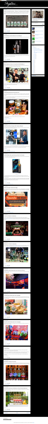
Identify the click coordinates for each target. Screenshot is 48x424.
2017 (33, 67)
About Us (8, 7)
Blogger (33, 422)
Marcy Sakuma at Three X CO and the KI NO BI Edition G (14, 64)
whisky (11, 60)
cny (7, 344)
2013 (33, 71)
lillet (9, 410)
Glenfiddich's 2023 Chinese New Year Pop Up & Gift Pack (14, 270)
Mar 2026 (35, 57)
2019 (33, 65)
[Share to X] (8, 59)
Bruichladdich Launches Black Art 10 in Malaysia (13, 35)
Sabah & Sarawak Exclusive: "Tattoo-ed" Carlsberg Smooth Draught (16, 11)
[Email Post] (5, 59)
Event (6, 266)
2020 (33, 64)
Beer (6, 344)
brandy (7, 151)
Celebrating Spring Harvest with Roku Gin (11, 92)
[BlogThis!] (7, 59)
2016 (33, 68)
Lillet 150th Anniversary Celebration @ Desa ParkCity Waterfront (15, 388)
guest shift (12, 151)
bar (6, 88)
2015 (33, 69)
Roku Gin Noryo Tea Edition (36, 48)
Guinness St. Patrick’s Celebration (10, 243)
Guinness (8, 266)
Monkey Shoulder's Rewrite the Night (10, 187)
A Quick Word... (7, 348)
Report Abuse (34, 75)
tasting (6, 384)
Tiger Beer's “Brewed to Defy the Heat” (39, 27)
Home (5, 7)
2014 (33, 70)
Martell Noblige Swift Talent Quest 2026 (37, 49)
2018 (33, 66)
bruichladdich (7, 60)
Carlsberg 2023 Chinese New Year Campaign (12, 295)
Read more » (5, 57)
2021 (33, 63)
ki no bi (11, 88)
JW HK (17, 174)
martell (14, 151)
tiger (8, 344)
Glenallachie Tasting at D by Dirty (10, 361)
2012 (33, 72)
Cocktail (8, 88)
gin (9, 88)
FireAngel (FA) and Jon (36, 18)
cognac (9, 151)
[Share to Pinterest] (9, 59)
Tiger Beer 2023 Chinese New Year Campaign (12, 321)
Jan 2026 (35, 58)
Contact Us (12, 7)
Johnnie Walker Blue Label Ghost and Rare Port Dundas (14, 155)
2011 (33, 73)
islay (9, 60)
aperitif (6, 410)
